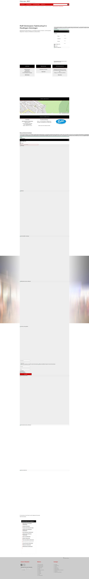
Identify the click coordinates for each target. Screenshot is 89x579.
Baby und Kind (40, 566)
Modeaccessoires (48, 6)
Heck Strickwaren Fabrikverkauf (28, 532)
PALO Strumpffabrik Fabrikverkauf (28, 539)
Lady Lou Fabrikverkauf (26, 536)
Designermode (40, 565)
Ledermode (40, 567)
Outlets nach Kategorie (40, 6)
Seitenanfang (66, 558)
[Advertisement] (44, 15)
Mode (39, 568)
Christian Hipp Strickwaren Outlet (28, 527)
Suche (56, 566)
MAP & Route (27, 74)
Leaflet (60, 112)
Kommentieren (22, 138)
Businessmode (40, 564)
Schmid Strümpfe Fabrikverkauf (28, 543)
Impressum (56, 567)
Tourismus (28, 4)
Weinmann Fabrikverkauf (27, 544)
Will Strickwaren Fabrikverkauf (27, 546)
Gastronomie (36, 4)
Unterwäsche (40, 575)
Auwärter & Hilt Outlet (26, 526)
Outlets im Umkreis (32, 6)
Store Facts (43, 71)
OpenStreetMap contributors (65, 112)
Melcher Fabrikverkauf (26, 538)
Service (43, 4)
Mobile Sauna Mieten (58, 572)
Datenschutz (57, 568)
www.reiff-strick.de (28, 124)
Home (22, 6)
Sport (39, 574)
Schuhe (39, 572)
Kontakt (56, 564)
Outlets (22, 4)
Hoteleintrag (57, 565)
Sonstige (39, 573)
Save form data (22, 371)
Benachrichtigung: (23, 372)
